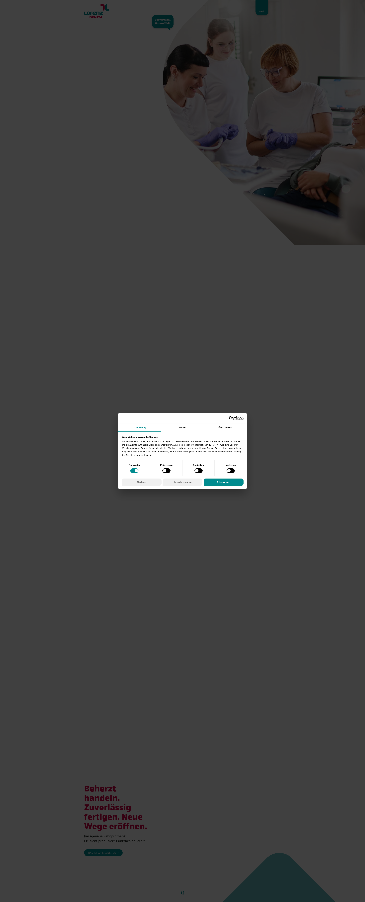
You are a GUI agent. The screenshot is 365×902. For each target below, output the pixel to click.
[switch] (166, 470)
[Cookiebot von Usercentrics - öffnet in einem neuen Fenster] (231, 418)
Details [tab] (182, 427)
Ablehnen (141, 482)
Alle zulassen (223, 482)
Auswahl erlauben (182, 482)
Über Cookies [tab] (225, 427)
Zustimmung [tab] (139, 427)
